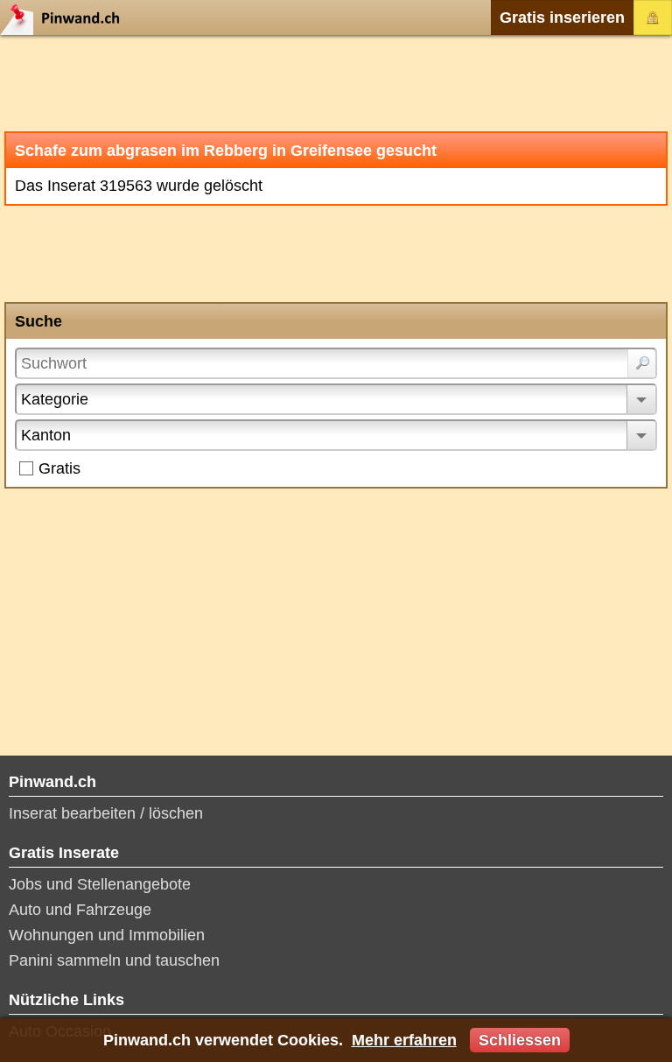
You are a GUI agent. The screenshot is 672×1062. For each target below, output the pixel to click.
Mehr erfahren (404, 1040)
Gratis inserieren (562, 17)
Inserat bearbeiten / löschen (106, 813)
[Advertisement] (336, 83)
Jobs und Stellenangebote (100, 884)
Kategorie (54, 399)
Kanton (46, 435)
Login (653, 17)
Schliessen (520, 1040)
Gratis (59, 468)
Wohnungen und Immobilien (107, 935)
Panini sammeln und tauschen (114, 960)
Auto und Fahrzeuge (80, 909)
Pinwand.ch (65, 17)
